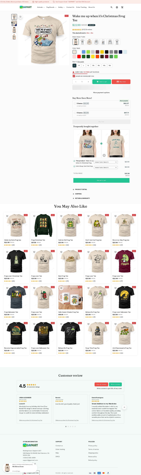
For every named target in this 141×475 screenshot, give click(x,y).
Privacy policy (92, 446)
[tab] (65, 426)
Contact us (59, 446)
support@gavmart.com (30, 460)
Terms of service (93, 449)
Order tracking (60, 449)
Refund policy (92, 460)
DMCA (58, 456)
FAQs (57, 453)
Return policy (92, 456)
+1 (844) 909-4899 (29, 458)
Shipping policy (93, 453)
